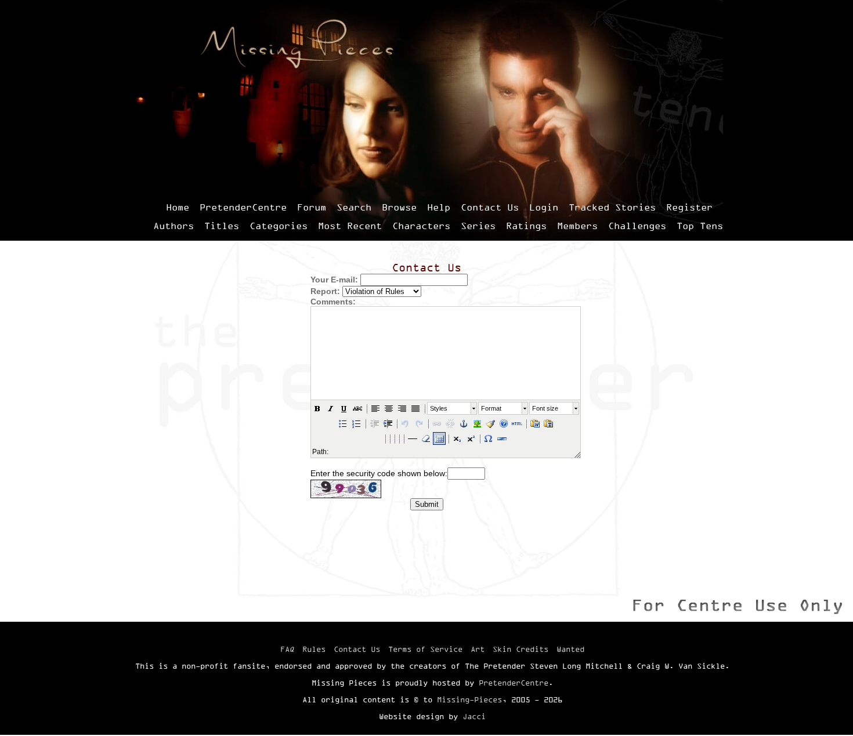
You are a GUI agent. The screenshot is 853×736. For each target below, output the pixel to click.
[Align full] (415, 408)
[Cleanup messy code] (490, 423)
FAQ (287, 649)
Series (478, 225)
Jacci (474, 716)
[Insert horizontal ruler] (412, 438)
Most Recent (350, 225)
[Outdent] (374, 423)
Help (438, 207)
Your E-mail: (334, 279)
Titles (221, 225)
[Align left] (375, 408)
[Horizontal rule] (502, 438)
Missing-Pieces (469, 699)
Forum (311, 207)
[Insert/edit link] (437, 423)
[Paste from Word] (535, 423)
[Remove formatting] (426, 438)
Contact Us (490, 207)
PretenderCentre (243, 207)
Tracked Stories (612, 207)
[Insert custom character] (488, 438)
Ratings (526, 225)
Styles (438, 408)
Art (478, 649)
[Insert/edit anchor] (463, 423)
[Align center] (388, 408)
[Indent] (387, 423)
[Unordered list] (343, 423)
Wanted (570, 649)
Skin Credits (520, 649)
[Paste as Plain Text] (548, 423)
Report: (325, 291)
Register (689, 207)
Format (491, 408)
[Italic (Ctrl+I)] (330, 408)
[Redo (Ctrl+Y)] (419, 423)
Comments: (333, 301)
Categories (279, 225)
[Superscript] (470, 438)
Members (577, 225)
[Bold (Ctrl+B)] (317, 408)
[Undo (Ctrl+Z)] (405, 423)
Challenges (637, 225)
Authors (173, 225)
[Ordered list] (356, 423)
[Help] (503, 423)
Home (177, 207)
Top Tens (700, 225)
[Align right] (402, 408)
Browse (399, 207)
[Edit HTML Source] (517, 423)
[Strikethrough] (357, 408)
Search (354, 207)
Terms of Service (425, 649)
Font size (545, 408)
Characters (421, 225)
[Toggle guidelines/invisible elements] (439, 438)
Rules (314, 649)
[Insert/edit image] (477, 423)
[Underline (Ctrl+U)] (344, 408)
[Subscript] (457, 438)
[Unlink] (450, 423)
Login (543, 207)
